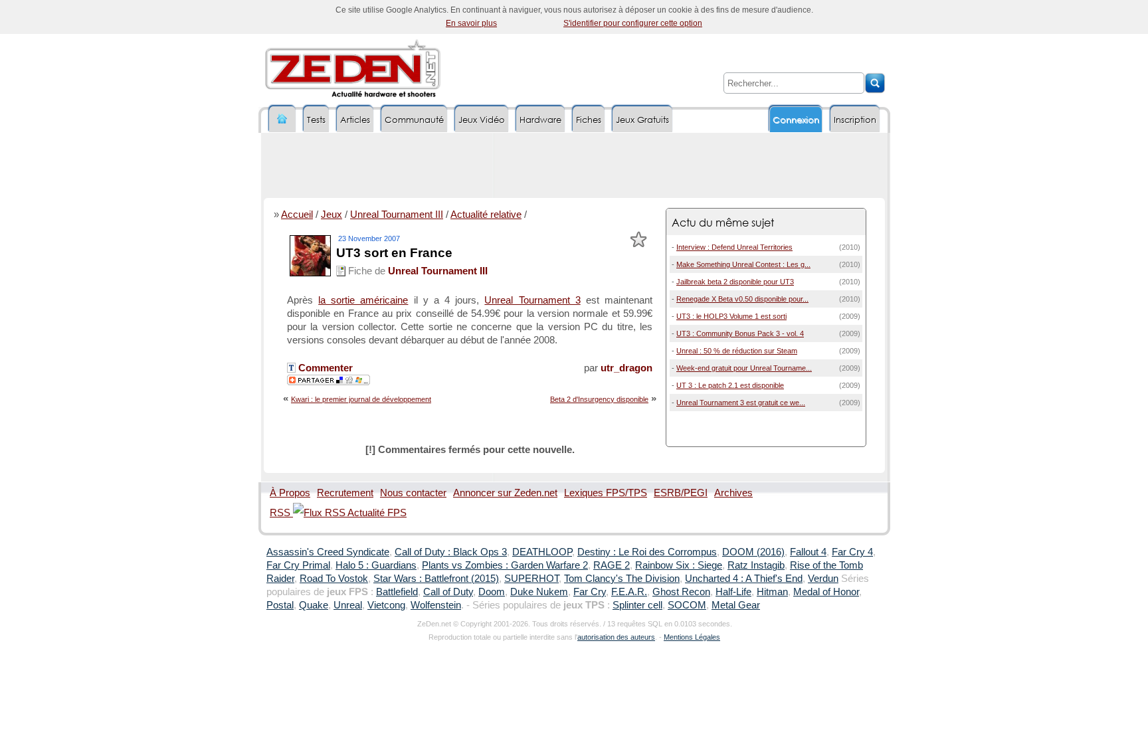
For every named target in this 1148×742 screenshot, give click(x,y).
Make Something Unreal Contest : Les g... (743, 264)
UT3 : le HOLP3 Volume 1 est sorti (731, 316)
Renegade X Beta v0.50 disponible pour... (742, 299)
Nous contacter (413, 493)
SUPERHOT (531, 578)
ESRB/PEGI (681, 493)
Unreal (348, 605)
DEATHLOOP (542, 552)
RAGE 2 (611, 565)
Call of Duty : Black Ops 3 (451, 552)
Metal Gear (736, 605)
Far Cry (589, 592)
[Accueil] (282, 119)
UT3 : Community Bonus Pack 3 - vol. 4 (740, 333)
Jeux (331, 214)
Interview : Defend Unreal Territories (734, 247)
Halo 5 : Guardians (376, 565)
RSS (281, 513)
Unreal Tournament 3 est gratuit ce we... (740, 403)
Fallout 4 (808, 552)
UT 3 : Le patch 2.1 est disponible (730, 385)
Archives (733, 493)
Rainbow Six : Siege (678, 565)
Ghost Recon (681, 592)
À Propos (290, 493)
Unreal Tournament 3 (532, 300)
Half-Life (733, 592)
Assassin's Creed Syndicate (327, 552)
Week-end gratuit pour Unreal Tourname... (744, 368)
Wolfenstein (436, 605)
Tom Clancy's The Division (622, 578)
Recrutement (345, 493)
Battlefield (397, 592)
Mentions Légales (692, 637)
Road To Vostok (334, 578)
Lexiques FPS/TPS (605, 493)
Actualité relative (486, 214)
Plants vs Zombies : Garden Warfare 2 (505, 565)
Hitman (772, 592)
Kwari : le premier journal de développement (361, 399)
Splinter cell (637, 605)
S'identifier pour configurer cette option (632, 23)
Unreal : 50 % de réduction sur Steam (736, 351)
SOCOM (687, 605)
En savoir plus (471, 23)
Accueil (297, 214)
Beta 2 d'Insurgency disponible (599, 399)
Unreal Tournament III (396, 214)
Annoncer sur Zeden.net (505, 493)
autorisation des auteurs (616, 637)
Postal (280, 605)
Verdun (823, 578)
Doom (491, 592)
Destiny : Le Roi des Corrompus (647, 552)
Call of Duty (448, 592)
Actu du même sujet (723, 222)
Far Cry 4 (852, 552)
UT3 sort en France (394, 253)
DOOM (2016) (753, 552)
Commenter (324, 368)
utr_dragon (626, 368)
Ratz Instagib (756, 565)
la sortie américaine (363, 300)
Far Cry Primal (298, 565)
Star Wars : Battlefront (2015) (436, 578)
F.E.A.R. (629, 592)
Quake (313, 605)
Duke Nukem (539, 592)
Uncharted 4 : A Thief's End (744, 578)
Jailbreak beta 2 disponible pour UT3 (735, 282)
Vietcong (386, 605)
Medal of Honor (826, 592)
